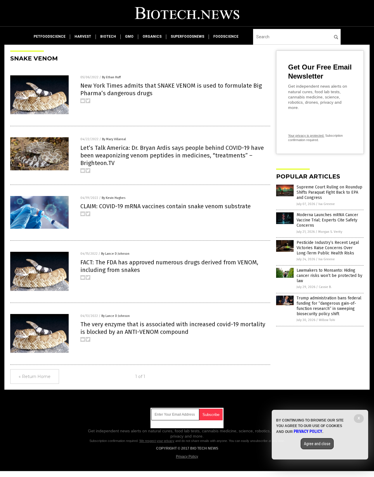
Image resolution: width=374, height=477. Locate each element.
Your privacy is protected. (306, 135)
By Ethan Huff (111, 77)
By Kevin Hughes (113, 198)
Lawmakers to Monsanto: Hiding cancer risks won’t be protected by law (329, 275)
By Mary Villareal (114, 139)
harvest (83, 36)
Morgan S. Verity (330, 232)
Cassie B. (325, 287)
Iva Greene (326, 204)
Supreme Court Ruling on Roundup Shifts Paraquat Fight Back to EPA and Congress (329, 192)
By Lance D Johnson (115, 254)
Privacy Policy (187, 457)
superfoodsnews (187, 36)
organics (152, 36)
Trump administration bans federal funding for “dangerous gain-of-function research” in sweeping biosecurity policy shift (329, 306)
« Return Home (35, 376)
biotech (108, 36)
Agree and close (317, 443)
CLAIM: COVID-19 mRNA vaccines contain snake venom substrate (165, 206)
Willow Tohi (327, 320)
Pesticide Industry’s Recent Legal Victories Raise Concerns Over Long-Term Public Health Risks (328, 248)
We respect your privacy (156, 441)
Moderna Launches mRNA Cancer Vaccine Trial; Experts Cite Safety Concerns (327, 220)
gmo (129, 36)
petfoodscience (49, 36)
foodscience (225, 36)
